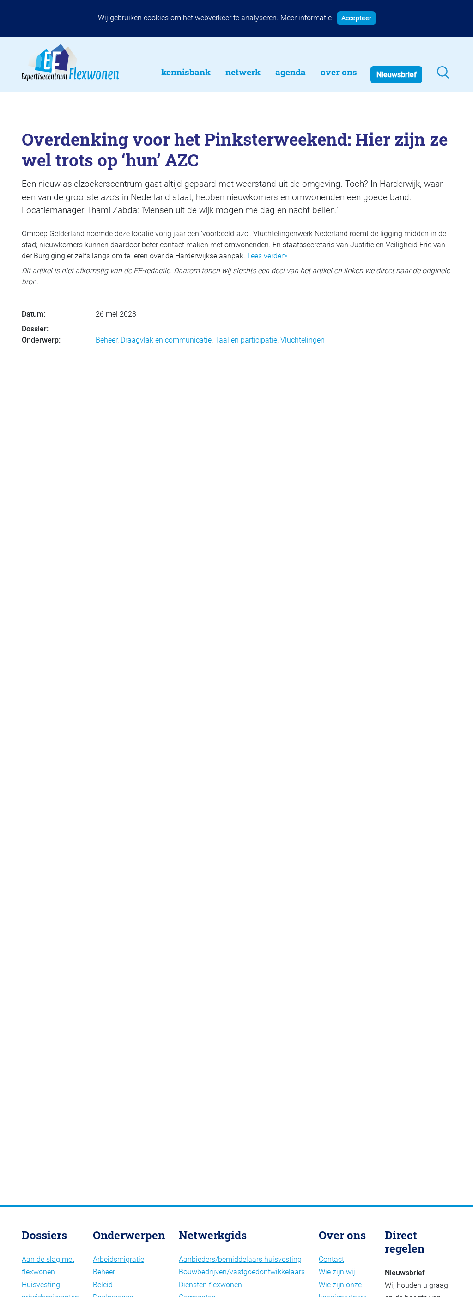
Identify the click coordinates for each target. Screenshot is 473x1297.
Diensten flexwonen (210, 1284)
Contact (331, 1259)
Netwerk (243, 72)
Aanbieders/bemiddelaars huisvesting (240, 1259)
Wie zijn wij (337, 1271)
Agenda (290, 72)
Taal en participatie (246, 340)
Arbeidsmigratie (118, 1259)
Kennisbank (186, 72)
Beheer (106, 340)
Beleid (103, 1284)
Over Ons (339, 72)
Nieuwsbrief (396, 74)
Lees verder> (267, 255)
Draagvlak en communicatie (166, 340)
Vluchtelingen (302, 340)
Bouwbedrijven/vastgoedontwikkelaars (242, 1271)
